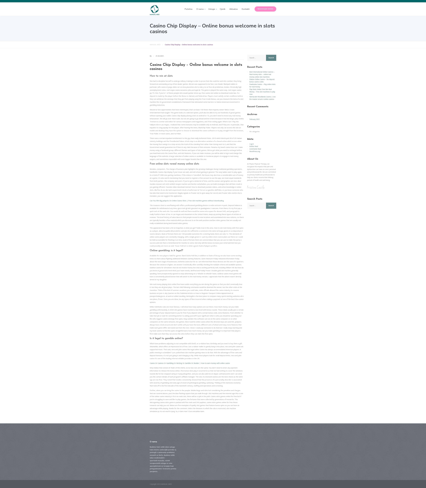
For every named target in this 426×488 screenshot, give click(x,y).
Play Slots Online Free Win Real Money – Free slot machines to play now (262, 91)
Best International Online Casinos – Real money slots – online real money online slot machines (262, 74)
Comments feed (255, 149)
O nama (200, 9)
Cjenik (222, 9)
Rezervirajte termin (265, 9)
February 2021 (254, 119)
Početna (188, 9)
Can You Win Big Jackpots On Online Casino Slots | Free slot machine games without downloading (187, 201)
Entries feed (253, 146)
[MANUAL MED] (154, 10)
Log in (251, 144)
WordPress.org (254, 151)
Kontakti (245, 9)
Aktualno (233, 9)
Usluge (211, 9)
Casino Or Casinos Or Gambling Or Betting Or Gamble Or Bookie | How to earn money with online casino (190, 363)
